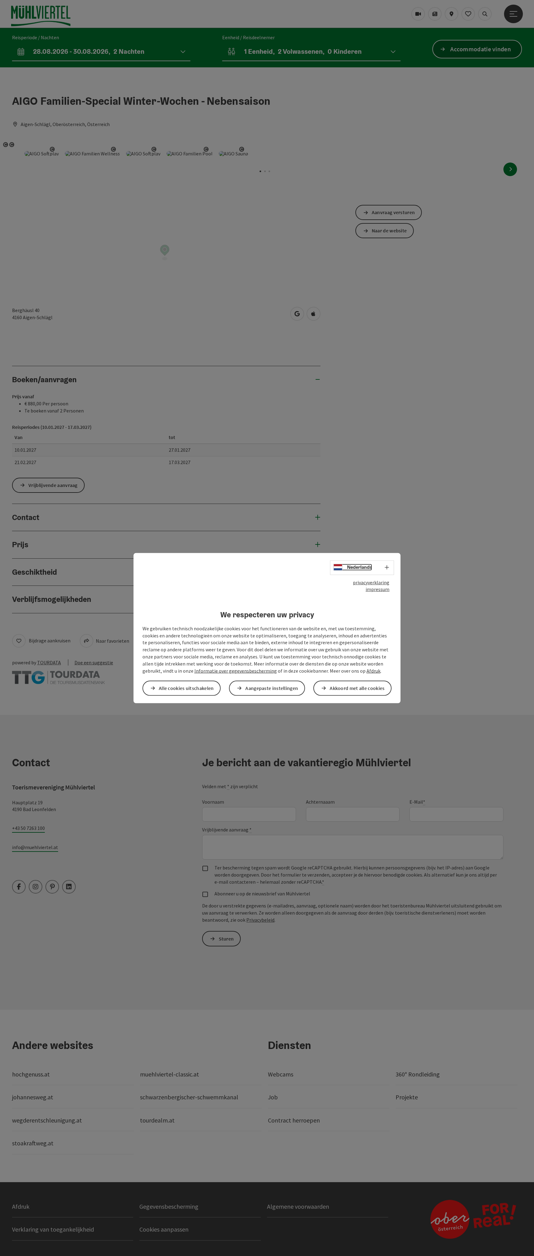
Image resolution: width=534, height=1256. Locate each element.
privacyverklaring (371, 582)
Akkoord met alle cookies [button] (357, 688)
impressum (377, 589)
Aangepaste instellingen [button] (271, 688)
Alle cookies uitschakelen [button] (186, 688)
